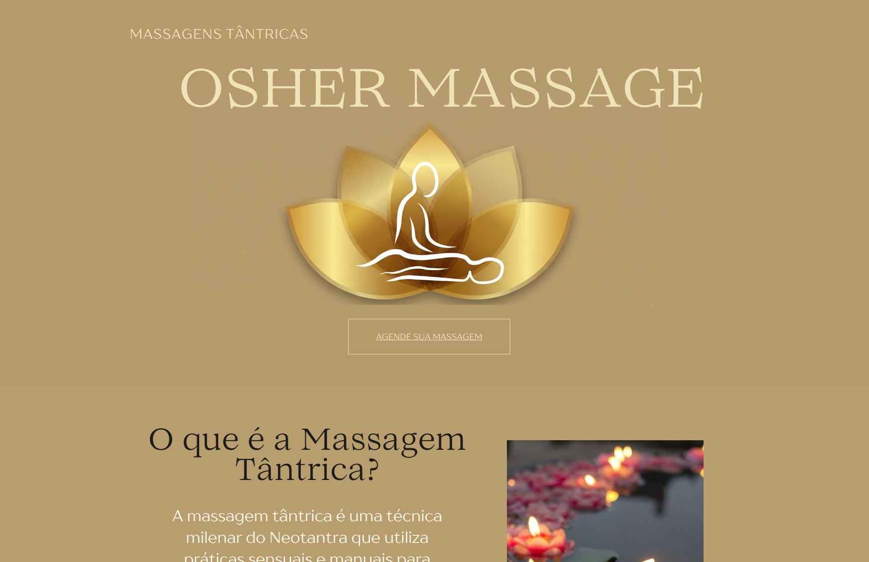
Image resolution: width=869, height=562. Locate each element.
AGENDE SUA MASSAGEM (429, 337)
